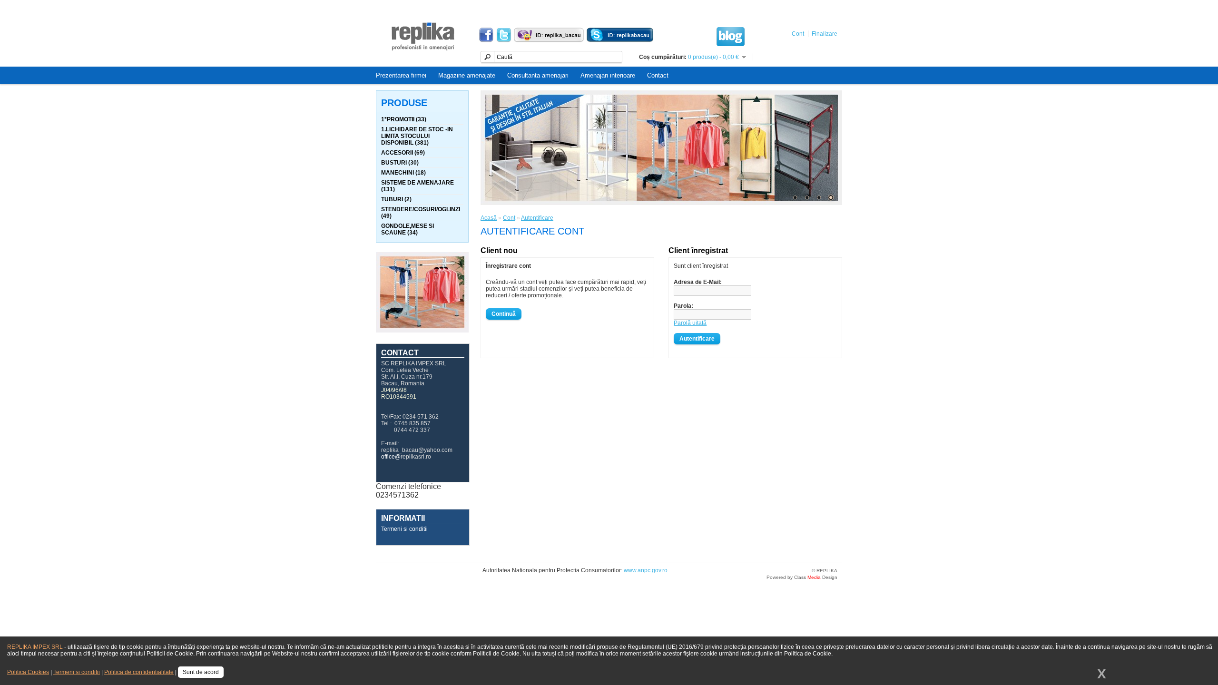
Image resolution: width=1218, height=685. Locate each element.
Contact (657, 75)
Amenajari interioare (607, 75)
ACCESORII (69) (403, 152)
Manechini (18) (403, 172)
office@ (391, 456)
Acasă (489, 218)
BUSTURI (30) (400, 162)
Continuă (503, 314)
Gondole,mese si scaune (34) (407, 229)
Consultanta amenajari (538, 75)
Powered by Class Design (801, 577)
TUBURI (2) (396, 199)
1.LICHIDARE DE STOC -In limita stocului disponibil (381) (417, 136)
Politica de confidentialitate (139, 672)
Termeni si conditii (404, 529)
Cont (798, 33)
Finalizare (824, 33)
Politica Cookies (28, 672)
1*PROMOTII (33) (403, 119)
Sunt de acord (201, 672)
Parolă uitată (690, 323)
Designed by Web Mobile (419, 571)
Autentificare (537, 218)
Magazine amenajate (466, 75)
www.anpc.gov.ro (646, 570)
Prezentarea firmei (401, 75)
